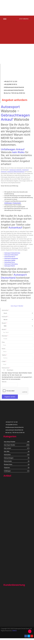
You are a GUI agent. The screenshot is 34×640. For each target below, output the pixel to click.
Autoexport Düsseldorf (11, 255)
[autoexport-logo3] (17, 7)
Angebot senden (9, 397)
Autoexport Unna (8, 499)
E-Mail (4, 361)
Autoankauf (15, 227)
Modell (4, 329)
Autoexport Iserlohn (9, 551)
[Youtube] (32, 636)
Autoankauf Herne (9, 256)
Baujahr (4, 323)
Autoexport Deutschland (14, 276)
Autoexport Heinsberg (11, 264)
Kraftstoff (5, 316)
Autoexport (10, 107)
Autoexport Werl (8, 517)
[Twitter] (28, 636)
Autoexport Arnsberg (9, 581)
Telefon (4, 355)
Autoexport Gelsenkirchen (12, 253)
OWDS (14, 630)
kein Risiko (18, 152)
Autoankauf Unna (9, 262)
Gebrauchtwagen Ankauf (15, 117)
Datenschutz (6, 367)
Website (4, 381)
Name (3, 348)
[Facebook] (25, 636)
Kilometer (5, 335)
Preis (3, 342)
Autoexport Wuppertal (11, 258)
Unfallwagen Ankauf (12, 149)
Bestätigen (10, 370)
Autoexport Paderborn (9, 570)
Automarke (5, 310)
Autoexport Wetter (9, 260)
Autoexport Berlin (9, 266)
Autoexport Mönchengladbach (11, 534)
